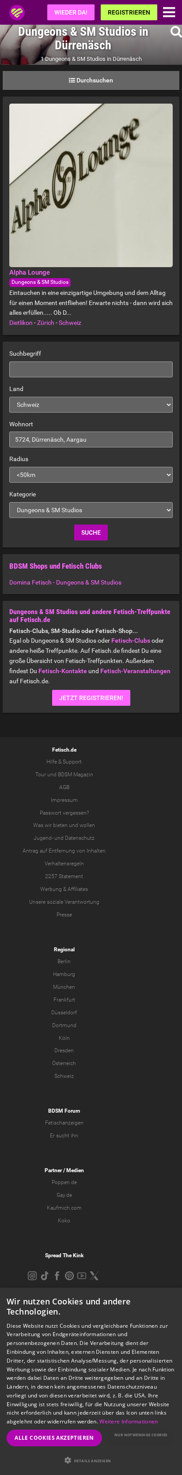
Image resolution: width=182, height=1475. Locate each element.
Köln (64, 1038)
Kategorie (22, 494)
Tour (40, 774)
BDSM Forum (64, 1111)
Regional (64, 949)
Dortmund (64, 1025)
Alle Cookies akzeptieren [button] (54, 1437)
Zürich (45, 322)
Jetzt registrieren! (91, 697)
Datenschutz (80, 838)
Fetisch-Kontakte (62, 670)
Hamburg (64, 974)
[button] (91, 1460)
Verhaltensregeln (64, 863)
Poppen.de (64, 1182)
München (64, 987)
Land (16, 388)
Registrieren (129, 12)
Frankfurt (64, 1000)
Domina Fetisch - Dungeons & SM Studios (65, 582)
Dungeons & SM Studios (39, 282)
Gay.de (64, 1195)
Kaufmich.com (64, 1208)
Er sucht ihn (64, 1135)
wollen (87, 825)
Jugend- (43, 838)
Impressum (64, 800)
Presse (64, 915)
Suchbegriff (25, 353)
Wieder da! (70, 12)
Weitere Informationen (128, 1421)
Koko (64, 1221)
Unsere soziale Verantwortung (64, 902)
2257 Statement (64, 876)
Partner (53, 1170)
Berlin (64, 961)
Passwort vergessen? (64, 813)
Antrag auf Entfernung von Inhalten (64, 851)
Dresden (64, 1050)
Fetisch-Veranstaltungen (135, 670)
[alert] (91, 1381)
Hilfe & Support (64, 762)
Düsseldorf (64, 1012)
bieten (60, 825)
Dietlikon (21, 322)
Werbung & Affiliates (64, 889)
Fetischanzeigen (64, 1123)
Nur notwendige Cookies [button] (140, 1434)
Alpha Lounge (29, 272)
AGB (64, 787)
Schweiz (70, 322)
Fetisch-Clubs (130, 640)
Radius (18, 458)
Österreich (64, 1063)
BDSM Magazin (75, 774)
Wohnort (21, 424)
